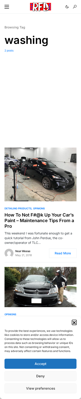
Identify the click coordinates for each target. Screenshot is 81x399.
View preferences (40, 388)
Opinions (39, 208)
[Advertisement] (40, 96)
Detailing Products (18, 208)
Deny (40, 376)
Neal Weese (22, 251)
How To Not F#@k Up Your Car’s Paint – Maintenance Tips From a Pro (39, 220)
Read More (63, 253)
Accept (40, 364)
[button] (74, 322)
